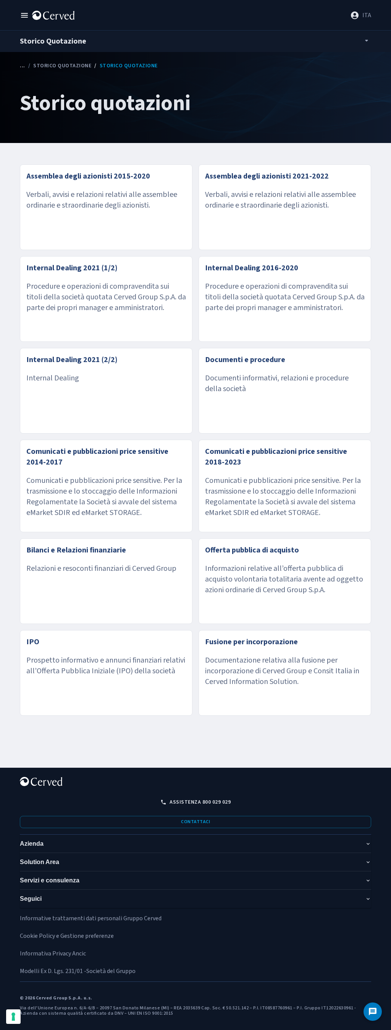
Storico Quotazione (62, 66)
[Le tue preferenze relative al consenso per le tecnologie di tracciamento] (13, 1016)
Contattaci (195, 822)
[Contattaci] (373, 1011)
